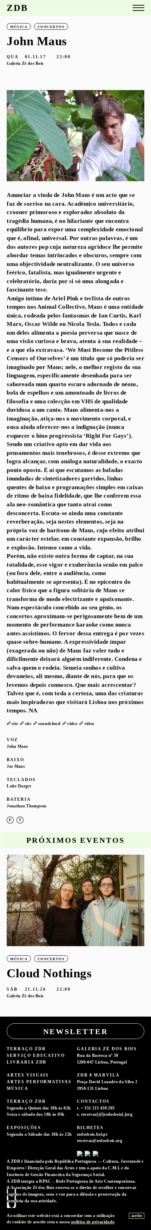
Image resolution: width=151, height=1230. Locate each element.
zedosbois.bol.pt (92, 1134)
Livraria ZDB (26, 1062)
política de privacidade (92, 1221)
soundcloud (49, 723)
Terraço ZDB (26, 1048)
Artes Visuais (28, 1075)
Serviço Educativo (36, 1055)
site (15, 723)
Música (17, 1088)
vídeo (72, 723)
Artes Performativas (39, 1081)
